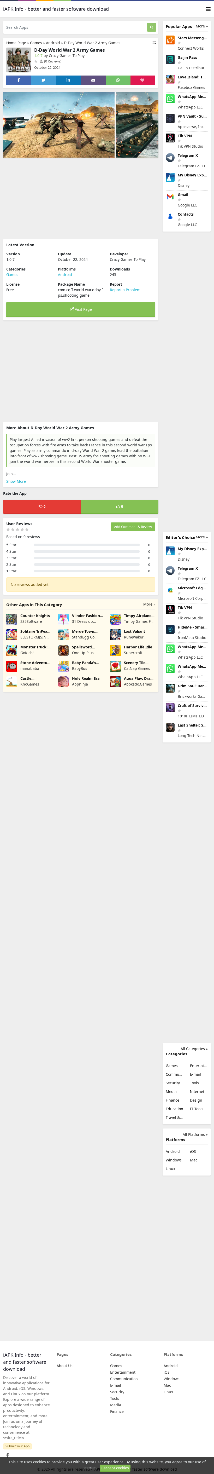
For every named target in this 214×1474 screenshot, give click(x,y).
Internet (197, 1091)
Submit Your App (17, 1446)
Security (173, 1082)
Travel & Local (175, 1117)
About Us (65, 1365)
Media (171, 1091)
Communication (175, 1074)
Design (196, 1100)
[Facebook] (6, 1453)
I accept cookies (115, 1467)
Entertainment (199, 1065)
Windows (174, 1160)
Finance (172, 1100)
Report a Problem (125, 289)
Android (53, 42)
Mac (193, 1160)
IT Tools (196, 1108)
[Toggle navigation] (208, 9)
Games (36, 42)
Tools (194, 1082)
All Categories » (194, 1048)
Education (174, 1108)
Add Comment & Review (133, 526)
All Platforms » (195, 1134)
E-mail (195, 1074)
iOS (193, 1151)
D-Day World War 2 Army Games (92, 42)
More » (149, 604)
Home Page (16, 42)
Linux (170, 1168)
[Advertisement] (80, 198)
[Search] (151, 27)
